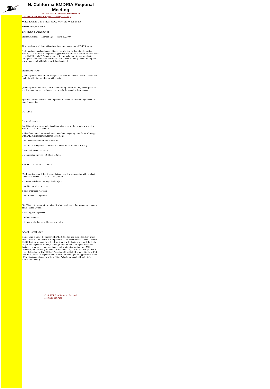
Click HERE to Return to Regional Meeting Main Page (46, 16)
